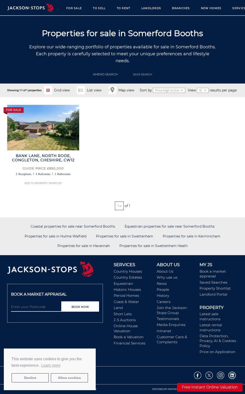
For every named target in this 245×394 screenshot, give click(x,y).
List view (94, 90)
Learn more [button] (51, 365)
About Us (165, 271)
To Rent (123, 8)
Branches (181, 8)
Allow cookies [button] (69, 378)
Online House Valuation (126, 328)
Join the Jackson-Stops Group (172, 310)
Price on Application (217, 351)
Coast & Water (126, 301)
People (163, 289)
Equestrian (123, 283)
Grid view (62, 90)
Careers (163, 301)
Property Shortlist (215, 288)
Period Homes (126, 295)
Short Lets (123, 314)
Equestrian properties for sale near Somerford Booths (170, 227)
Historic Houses (127, 289)
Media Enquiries (171, 324)
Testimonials (168, 318)
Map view (126, 90)
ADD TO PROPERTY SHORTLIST (43, 183)
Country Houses (128, 271)
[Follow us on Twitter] (209, 375)
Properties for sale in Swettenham (124, 236)
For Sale (74, 8)
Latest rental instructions (211, 327)
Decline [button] (30, 378)
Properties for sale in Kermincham (191, 236)
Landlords (151, 8)
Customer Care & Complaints (172, 339)
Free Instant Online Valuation (210, 387)
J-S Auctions (125, 320)
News (162, 283)
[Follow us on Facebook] (197, 375)
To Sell (99, 8)
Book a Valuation (129, 337)
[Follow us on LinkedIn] (232, 375)
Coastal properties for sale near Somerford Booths (73, 227)
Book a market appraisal (213, 273)
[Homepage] (58, 270)
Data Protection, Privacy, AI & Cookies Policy (218, 341)
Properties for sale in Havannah (83, 246)
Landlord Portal (213, 294)
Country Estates (128, 277)
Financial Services (129, 343)
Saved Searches (213, 282)
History (163, 295)
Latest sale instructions (210, 316)
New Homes (211, 8)
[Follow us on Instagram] (220, 375)
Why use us (167, 277)
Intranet (164, 331)
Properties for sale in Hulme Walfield (55, 236)
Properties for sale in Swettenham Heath (153, 246)
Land (118, 307)
